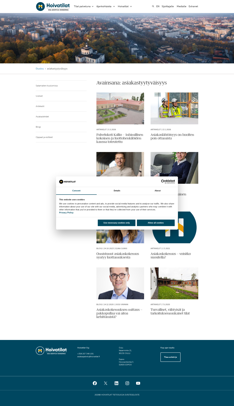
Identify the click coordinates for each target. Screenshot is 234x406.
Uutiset (39, 96)
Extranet (193, 6)
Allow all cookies (156, 223)
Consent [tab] (76, 190)
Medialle (181, 6)
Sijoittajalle (168, 6)
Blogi (38, 127)
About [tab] (158, 190)
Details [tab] (117, 190)
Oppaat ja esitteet (44, 137)
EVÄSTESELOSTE (132, 395)
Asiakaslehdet (42, 116)
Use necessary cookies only (116, 223)
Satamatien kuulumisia (47, 85)
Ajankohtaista (103, 6)
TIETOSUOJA (118, 395)
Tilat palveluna (82, 6)
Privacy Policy (66, 212)
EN (158, 6)
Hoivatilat (123, 6)
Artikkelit (40, 106)
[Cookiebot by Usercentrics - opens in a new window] (163, 182)
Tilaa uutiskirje (170, 357)
